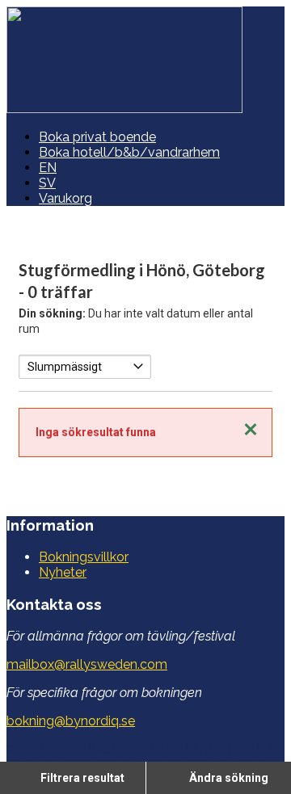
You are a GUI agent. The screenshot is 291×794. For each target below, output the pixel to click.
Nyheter (62, 572)
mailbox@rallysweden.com (86, 664)
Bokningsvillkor (84, 557)
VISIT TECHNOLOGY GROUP (108, 749)
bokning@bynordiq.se (70, 721)
